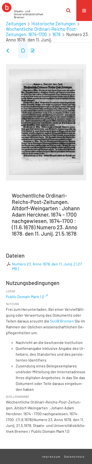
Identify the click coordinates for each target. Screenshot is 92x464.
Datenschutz (74, 456)
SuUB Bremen (62, 321)
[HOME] (22, 10)
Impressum (51, 456)
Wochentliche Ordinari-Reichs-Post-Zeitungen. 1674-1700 (42, 31)
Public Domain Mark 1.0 (25, 296)
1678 (56, 34)
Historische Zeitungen (53, 23)
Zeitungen (16, 23)
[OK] (68, 10)
